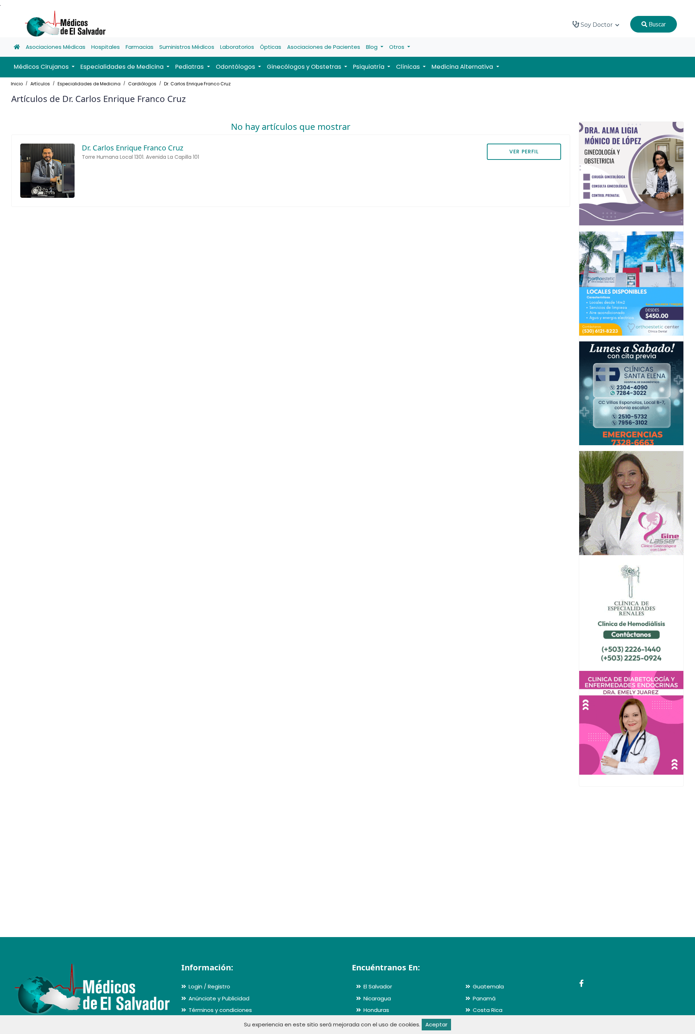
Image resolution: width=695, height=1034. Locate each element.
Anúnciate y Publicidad (219, 998)
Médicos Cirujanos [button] (42, 67)
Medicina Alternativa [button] (462, 67)
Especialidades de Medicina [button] (122, 67)
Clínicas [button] (408, 67)
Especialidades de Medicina (89, 84)
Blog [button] (372, 47)
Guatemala (488, 986)
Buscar (656, 24)
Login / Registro (209, 986)
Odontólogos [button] (236, 67)
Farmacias (139, 47)
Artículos (40, 84)
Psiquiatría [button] (369, 67)
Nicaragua (377, 998)
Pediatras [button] (190, 67)
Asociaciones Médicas (55, 47)
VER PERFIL (524, 151)
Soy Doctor (596, 24)
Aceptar (436, 1024)
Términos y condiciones (220, 1010)
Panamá (484, 998)
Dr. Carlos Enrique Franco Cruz (197, 84)
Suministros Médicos (186, 47)
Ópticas (270, 47)
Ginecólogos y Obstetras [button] (305, 67)
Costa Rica (487, 1010)
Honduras (376, 1010)
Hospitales (105, 47)
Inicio (17, 84)
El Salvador (377, 986)
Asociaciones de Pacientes (323, 47)
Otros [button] (397, 47)
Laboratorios (237, 47)
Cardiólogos (142, 84)
